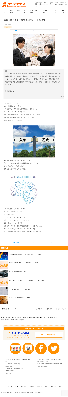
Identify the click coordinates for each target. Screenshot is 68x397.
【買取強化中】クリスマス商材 (9, 309)
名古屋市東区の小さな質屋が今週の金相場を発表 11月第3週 (51, 309)
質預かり (18, 11)
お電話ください (63, 11)
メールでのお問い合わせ (50, 334)
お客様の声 (45, 11)
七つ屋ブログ (7, 27)
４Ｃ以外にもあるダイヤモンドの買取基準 (19, 289)
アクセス (55, 11)
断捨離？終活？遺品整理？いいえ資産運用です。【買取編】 (24, 263)
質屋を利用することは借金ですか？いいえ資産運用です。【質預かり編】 (27, 280)
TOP (25, 317)
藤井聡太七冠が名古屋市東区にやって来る (19, 297)
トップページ (3, 11)
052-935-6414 (20, 333)
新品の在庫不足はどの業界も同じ (17, 271)
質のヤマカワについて (33, 11)
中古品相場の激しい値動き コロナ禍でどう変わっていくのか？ (25, 254)
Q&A (60, 386)
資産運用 (11, 11)
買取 (24, 11)
